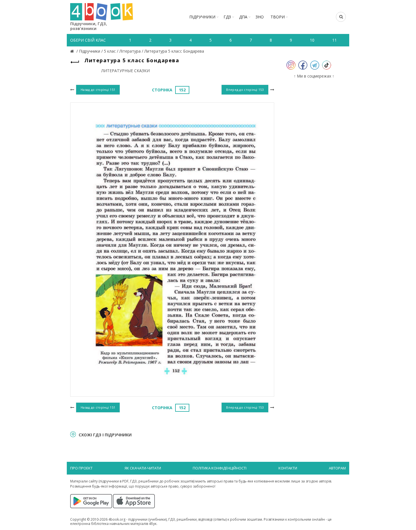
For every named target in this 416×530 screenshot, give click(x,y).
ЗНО (260, 17)
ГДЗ (227, 17)
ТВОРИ (278, 17)
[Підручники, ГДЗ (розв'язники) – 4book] (72, 51)
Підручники (202, 17)
